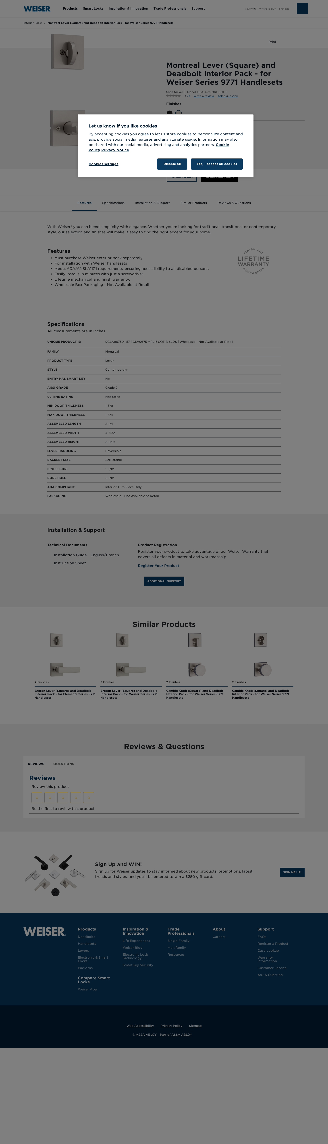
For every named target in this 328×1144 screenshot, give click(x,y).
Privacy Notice (115, 150)
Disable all (172, 164)
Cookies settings (103, 164)
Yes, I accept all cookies (217, 164)
